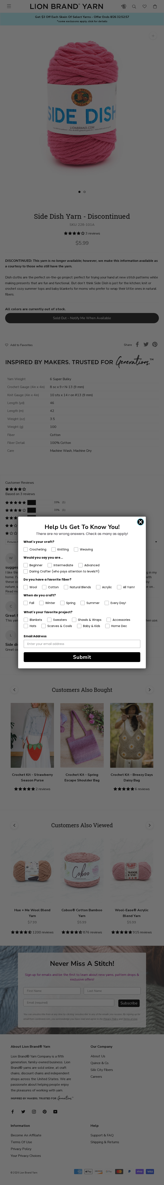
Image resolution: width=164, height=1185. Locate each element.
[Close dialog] (140, 522)
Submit (82, 657)
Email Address (35, 636)
